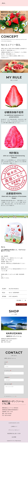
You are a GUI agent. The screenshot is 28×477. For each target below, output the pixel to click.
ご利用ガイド (14, 426)
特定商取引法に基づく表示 (14, 433)
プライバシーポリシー (14, 429)
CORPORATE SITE (14, 422)
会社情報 (14, 437)
